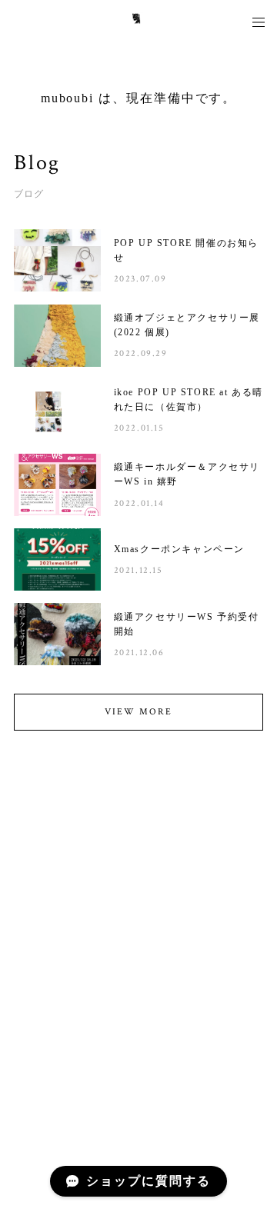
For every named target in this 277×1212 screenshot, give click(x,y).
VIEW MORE (138, 712)
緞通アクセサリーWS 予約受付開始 (186, 624)
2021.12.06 (139, 652)
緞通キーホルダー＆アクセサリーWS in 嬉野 (187, 474)
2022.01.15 (139, 428)
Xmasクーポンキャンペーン (179, 549)
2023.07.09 (140, 279)
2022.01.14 (139, 503)
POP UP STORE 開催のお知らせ (186, 250)
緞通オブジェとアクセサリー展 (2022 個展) (187, 325)
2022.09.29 (141, 353)
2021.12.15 (138, 570)
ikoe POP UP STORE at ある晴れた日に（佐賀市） (188, 399)
